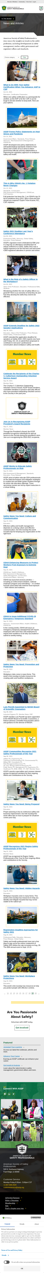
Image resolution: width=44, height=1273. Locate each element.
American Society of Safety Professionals (13, 8)
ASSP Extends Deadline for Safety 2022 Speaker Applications (21, 327)
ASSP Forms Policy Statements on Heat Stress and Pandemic (21, 133)
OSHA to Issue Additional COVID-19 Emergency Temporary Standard (19, 617)
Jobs (6, 1205)
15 (20, 993)
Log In (34, 1)
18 (29, 993)
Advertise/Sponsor (12, 1197)
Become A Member (12, 1)
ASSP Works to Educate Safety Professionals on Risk (17, 467)
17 (26, 993)
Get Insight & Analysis (11, 1065)
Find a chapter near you (14, 1208)
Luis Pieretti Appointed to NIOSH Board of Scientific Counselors (21, 708)
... (4, 993)
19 (33, 993)
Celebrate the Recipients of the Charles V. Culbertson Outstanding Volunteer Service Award (21, 376)
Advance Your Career (11, 1056)
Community (22, 1)
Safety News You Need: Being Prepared (21, 804)
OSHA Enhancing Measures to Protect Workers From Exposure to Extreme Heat (20, 565)
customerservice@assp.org (13, 1187)
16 (23, 993)
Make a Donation (12, 1200)
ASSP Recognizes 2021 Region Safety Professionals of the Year (20, 847)
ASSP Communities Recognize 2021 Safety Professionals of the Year (19, 752)
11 (8, 993)
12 (11, 993)
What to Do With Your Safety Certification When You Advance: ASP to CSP (21, 87)
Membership (10, 1203)
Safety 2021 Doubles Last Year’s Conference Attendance (18, 232)
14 (17, 993)
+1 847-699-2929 (9, 1185)
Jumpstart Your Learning (12, 1047)
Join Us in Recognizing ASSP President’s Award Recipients (16, 423)
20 (36, 993)
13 (14, 993)
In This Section (7, 18)
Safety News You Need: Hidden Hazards (21, 888)
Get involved (22, 1027)
